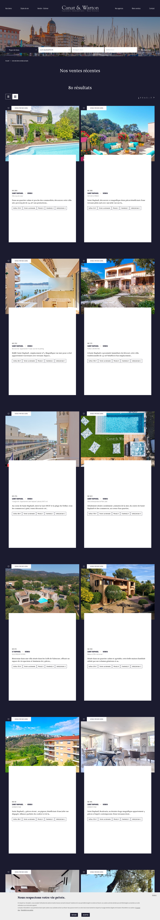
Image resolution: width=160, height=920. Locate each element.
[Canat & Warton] (80, 8)
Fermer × (154, 895)
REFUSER (74, 915)
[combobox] (21, 50)
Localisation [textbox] (46, 50)
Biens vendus (136, 8)
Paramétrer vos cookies (27, 910)
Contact (152, 8)
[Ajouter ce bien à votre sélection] (8, 108)
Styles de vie (25, 8)
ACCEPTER (85, 915)
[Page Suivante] (154, 97)
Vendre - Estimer (42, 8)
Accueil (7, 61)
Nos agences (119, 8)
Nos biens (8, 8)
